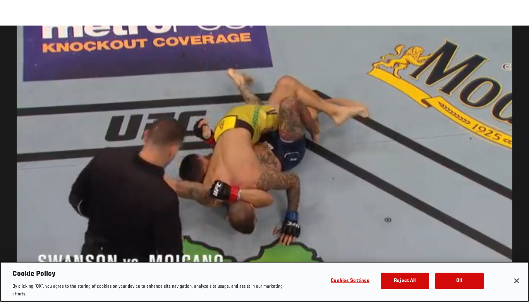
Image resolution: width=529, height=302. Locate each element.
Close (514, 41)
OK (459, 280)
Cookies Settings (350, 280)
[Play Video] (264, 165)
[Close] (516, 280)
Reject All (405, 280)
